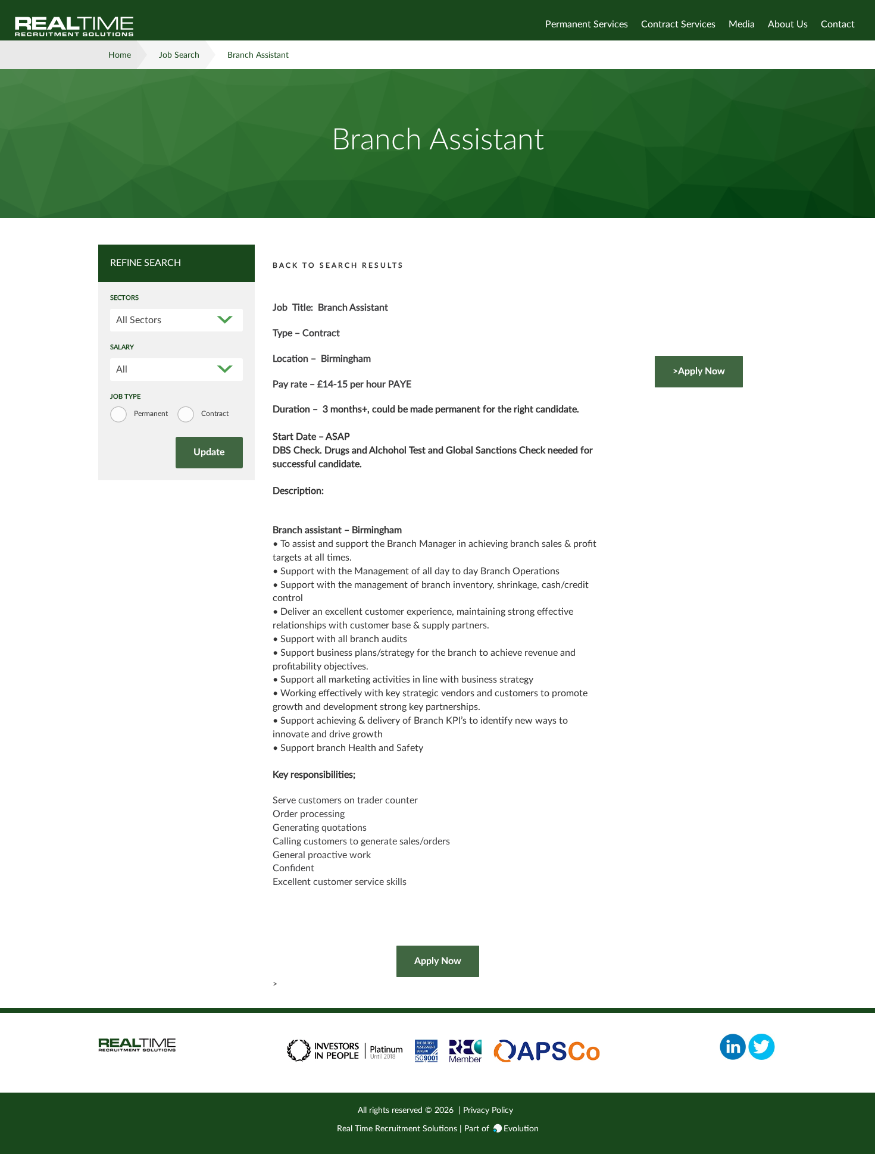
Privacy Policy (488, 1110)
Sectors (124, 298)
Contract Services (678, 24)
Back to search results (338, 265)
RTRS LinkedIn (733, 1047)
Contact (838, 24)
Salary (122, 348)
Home (119, 55)
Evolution (521, 1129)
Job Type (125, 397)
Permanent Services (586, 24)
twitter (761, 1047)
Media (742, 24)
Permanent (151, 413)
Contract (215, 413)
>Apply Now (699, 371)
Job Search (179, 55)
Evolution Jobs (74, 26)
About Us (788, 24)
